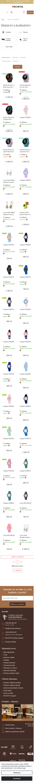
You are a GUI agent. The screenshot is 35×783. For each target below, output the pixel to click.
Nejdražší (22, 57)
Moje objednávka (8, 652)
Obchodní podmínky (9, 670)
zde (24, 768)
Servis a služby (8, 693)
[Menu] (31, 12)
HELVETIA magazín (9, 696)
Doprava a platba (8, 657)
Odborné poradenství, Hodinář (14, 731)
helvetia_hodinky (10, 642)
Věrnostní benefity (9, 665)
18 (21, 562)
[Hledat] (11, 12)
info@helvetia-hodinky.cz (13, 628)
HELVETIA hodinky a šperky (14, 638)
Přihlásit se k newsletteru (17, 604)
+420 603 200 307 (11, 623)
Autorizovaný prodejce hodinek (13, 688)
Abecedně (16, 61)
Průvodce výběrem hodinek (12, 682)
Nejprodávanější (6, 61)
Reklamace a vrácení (10, 668)
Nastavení (16, 773)
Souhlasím (16, 778)
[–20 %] (26, 77)
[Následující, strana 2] (17, 561)
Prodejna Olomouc (9, 662)
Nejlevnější (15, 57)
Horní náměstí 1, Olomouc (13, 728)
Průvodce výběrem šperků (11, 685)
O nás (5, 655)
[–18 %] (9, 110)
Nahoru (18, 570)
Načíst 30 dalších (17, 557)
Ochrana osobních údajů (11, 673)
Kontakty (6, 660)
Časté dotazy (7, 690)
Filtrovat (17, 66)
